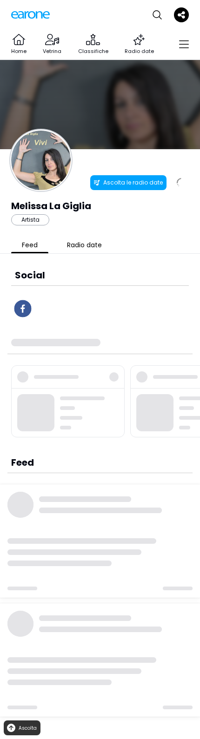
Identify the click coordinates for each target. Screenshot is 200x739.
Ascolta (28, 728)
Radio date (84, 245)
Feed (30, 245)
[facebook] (22, 308)
